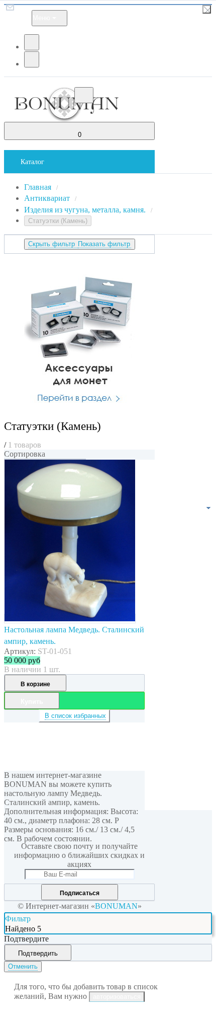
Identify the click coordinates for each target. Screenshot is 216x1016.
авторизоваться (117, 996)
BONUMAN (116, 906)
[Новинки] (45, 459)
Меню (41, 18)
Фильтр (18, 918)
